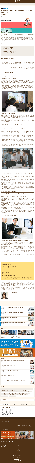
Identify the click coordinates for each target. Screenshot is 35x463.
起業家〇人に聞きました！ (28, 391)
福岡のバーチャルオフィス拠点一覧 (7, 412)
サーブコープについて (5, 429)
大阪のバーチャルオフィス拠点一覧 (7, 411)
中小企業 (21, 394)
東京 (19, 446)
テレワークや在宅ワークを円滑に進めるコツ (9, 52)
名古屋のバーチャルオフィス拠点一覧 (7, 413)
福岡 (19, 451)
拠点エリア (19, 445)
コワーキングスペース (13, 390)
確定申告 (26, 394)
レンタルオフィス (4, 391)
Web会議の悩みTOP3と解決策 (7, 48)
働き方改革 (24, 390)
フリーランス (12, 394)
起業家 (12, 393)
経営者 (17, 391)
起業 (7, 390)
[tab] (5, 405)
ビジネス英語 (4, 394)
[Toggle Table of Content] (1, 45)
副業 (19, 393)
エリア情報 (3, 393)
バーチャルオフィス (11, 391)
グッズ (16, 393)
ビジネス (21, 391)
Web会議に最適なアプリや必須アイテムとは (9, 51)
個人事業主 (3, 390)
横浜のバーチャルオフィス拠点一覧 (7, 410)
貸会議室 (32, 404)
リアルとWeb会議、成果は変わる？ (8, 47)
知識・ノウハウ (4, 6)
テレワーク (3, 14)
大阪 (19, 450)
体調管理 (8, 393)
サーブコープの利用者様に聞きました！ (24, 425)
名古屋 (19, 449)
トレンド (3, 425)
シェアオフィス (28, 393)
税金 (23, 393)
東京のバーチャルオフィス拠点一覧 (7, 409)
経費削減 (17, 394)
